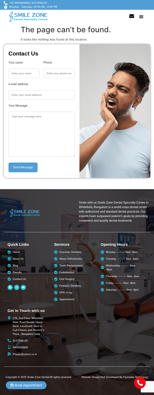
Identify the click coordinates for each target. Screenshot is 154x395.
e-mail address (18, 84)
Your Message (18, 105)
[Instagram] (16, 287)
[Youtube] (23, 287)
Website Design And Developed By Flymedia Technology (114, 377)
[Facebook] (10, 287)
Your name (15, 62)
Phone (47, 62)
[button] (141, 16)
